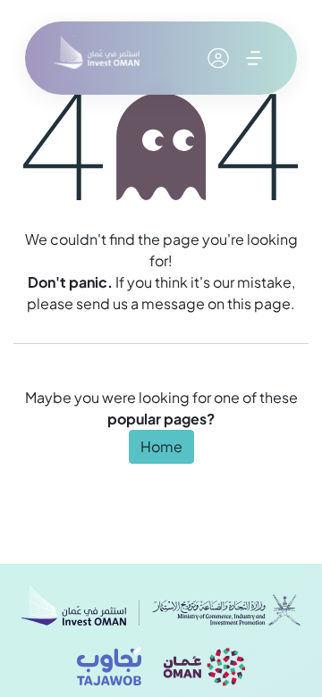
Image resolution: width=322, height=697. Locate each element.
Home (161, 446)
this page (259, 303)
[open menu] (254, 58)
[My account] (218, 58)
